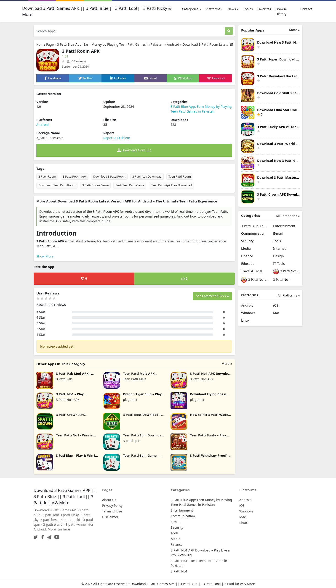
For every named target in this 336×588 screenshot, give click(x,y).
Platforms (213, 9)
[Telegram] (48, 535)
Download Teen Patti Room (56, 185)
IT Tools (279, 263)
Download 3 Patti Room (109, 176)
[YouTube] (55, 535)
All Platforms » (289, 295)
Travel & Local (251, 271)
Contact (306, 9)
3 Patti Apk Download (147, 176)
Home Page (45, 44)
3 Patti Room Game (95, 185)
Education (248, 263)
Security (247, 241)
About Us (109, 500)
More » (226, 363)
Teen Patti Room (179, 176)
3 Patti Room (47, 176)
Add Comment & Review (212, 296)
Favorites (264, 9)
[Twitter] (36, 535)
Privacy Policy (112, 505)
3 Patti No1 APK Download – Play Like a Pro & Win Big (289, 271)
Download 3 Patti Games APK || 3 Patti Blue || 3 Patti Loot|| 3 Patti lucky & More (193, 584)
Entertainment (284, 226)
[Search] (229, 31)
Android (173, 44)
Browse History (281, 11)
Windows (248, 313)
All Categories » (288, 216)
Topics (248, 9)
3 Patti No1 (281, 279)
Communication (253, 233)
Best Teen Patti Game (129, 185)
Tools (277, 241)
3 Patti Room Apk (74, 176)
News (231, 9)
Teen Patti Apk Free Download (171, 185)
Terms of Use (112, 511)
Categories (190, 9)
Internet (279, 248)
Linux (245, 320)
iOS (275, 305)
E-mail (278, 233)
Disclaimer (110, 517)
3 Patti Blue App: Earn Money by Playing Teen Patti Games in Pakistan (110, 44)
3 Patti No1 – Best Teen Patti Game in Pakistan (257, 279)
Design (278, 256)
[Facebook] (42, 535)
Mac (276, 313)
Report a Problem (116, 138)
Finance (247, 256)
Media (246, 248)
